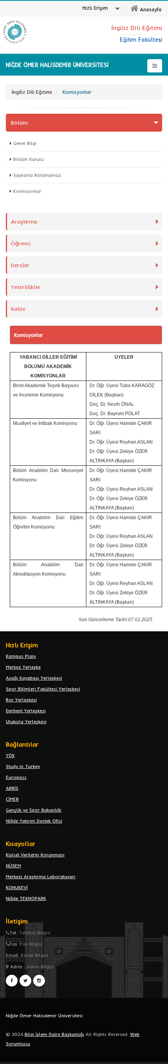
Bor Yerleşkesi (21, 700)
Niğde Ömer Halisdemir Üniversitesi (44, 1015)
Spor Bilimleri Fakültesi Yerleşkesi (43, 689)
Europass (16, 777)
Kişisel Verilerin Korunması (35, 855)
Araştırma (24, 221)
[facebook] (12, 980)
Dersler (20, 265)
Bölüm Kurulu (28, 159)
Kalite (18, 308)
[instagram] (39, 980)
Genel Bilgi (24, 143)
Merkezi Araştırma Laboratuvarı (40, 876)
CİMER (12, 799)
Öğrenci (20, 243)
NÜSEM (13, 865)
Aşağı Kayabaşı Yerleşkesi (34, 678)
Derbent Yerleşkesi (26, 710)
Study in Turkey (23, 766)
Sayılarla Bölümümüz (37, 175)
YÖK (10, 755)
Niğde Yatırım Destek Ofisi (34, 821)
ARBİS (12, 788)
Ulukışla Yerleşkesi (26, 721)
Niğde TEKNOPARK (26, 898)
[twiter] (25, 980)
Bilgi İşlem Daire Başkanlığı (54, 1034)
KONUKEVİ (17, 887)
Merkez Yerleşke (23, 667)
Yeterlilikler (26, 287)
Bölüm (19, 122)
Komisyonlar (27, 191)
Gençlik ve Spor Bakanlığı (33, 810)
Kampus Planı (21, 656)
